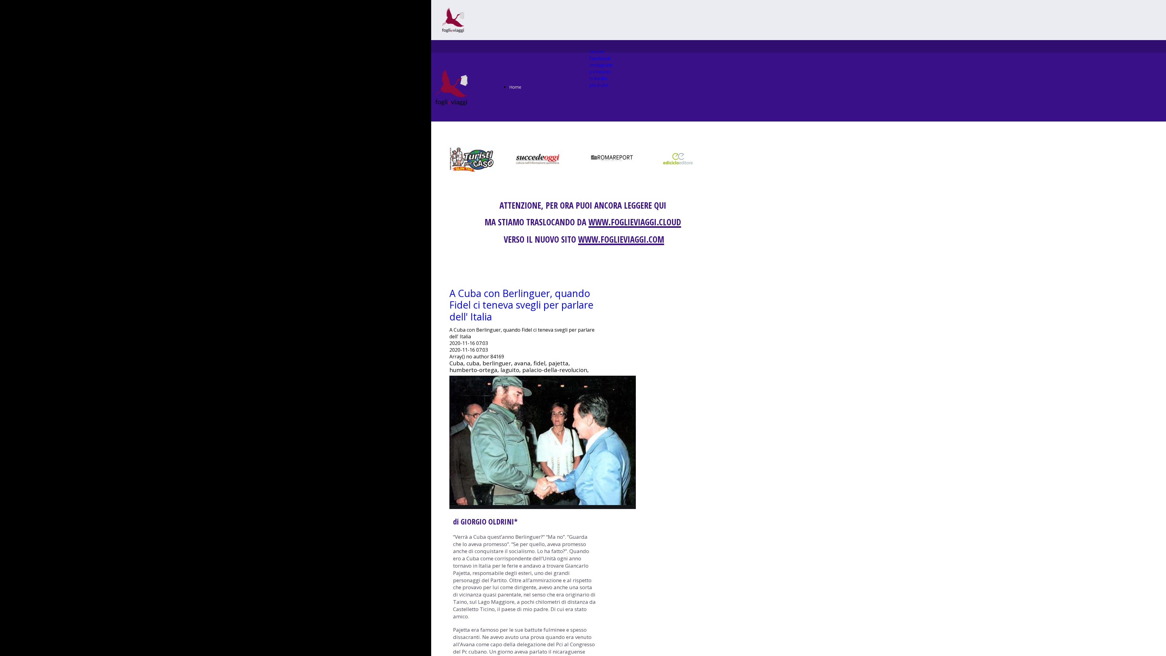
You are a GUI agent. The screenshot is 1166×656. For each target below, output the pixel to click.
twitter (597, 51)
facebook (600, 58)
